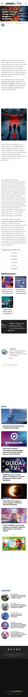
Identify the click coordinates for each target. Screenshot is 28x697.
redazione (10, 23)
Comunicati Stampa (13, 656)
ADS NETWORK (19, 653)
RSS (20, 656)
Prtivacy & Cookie (10, 653)
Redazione (17, 654)
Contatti (23, 654)
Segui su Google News (8, 654)
